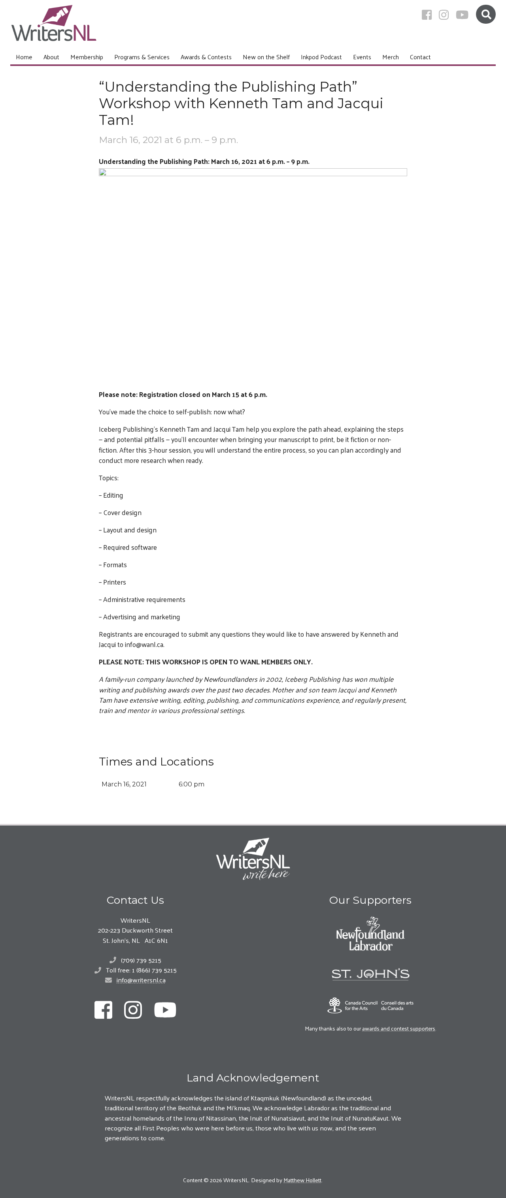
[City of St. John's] (370, 974)
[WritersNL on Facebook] (427, 15)
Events (362, 56)
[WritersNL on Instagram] (444, 15)
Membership (86, 56)
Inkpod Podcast (321, 56)
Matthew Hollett (302, 1179)
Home (24, 56)
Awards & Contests (206, 56)
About (51, 56)
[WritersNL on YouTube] (462, 15)
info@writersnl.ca (141, 979)
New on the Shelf (266, 56)
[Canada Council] (370, 1005)
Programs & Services (142, 56)
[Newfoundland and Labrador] (370, 933)
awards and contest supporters (398, 1028)
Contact (420, 56)
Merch (390, 56)
